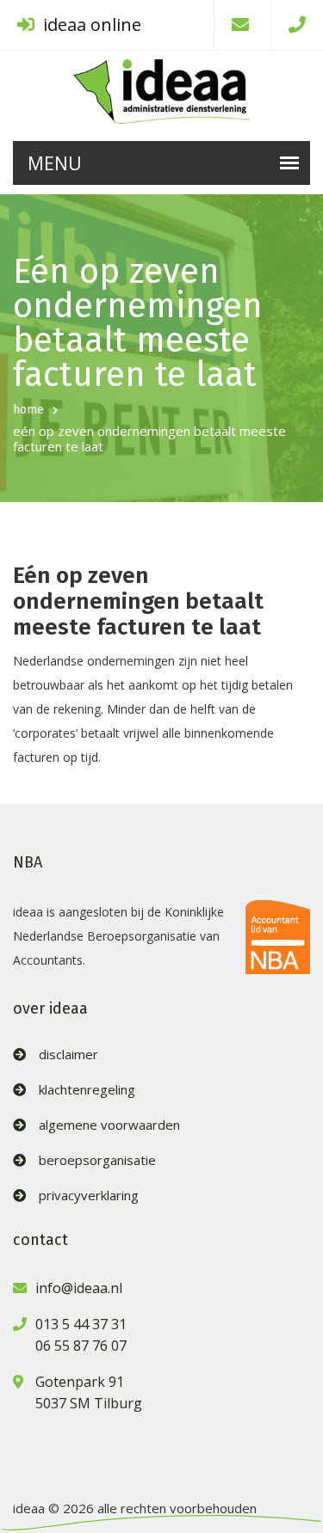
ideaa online (90, 24)
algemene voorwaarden (109, 1125)
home (28, 409)
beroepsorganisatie (97, 1160)
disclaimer (68, 1054)
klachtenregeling (87, 1090)
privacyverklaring (89, 1195)
